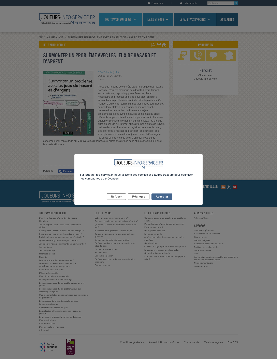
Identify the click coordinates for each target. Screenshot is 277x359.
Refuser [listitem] (116, 196)
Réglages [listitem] (138, 196)
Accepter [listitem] (162, 196)
